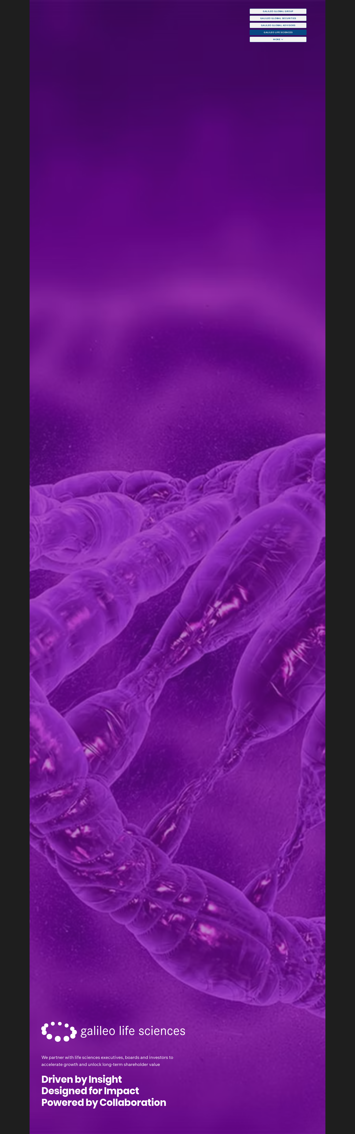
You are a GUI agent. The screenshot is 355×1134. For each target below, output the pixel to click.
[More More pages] (282, 39)
